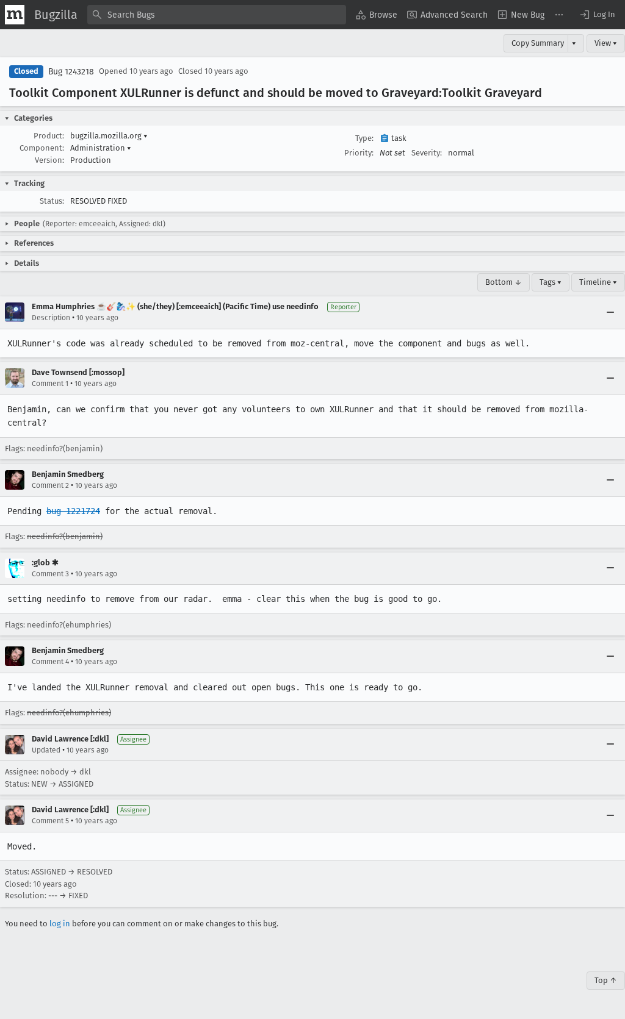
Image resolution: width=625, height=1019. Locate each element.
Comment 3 (50, 574)
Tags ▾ (551, 282)
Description (51, 317)
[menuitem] (376, 14)
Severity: (426, 152)
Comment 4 (50, 661)
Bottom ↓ (503, 282)
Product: (49, 135)
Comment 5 (50, 821)
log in (59, 923)
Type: (364, 138)
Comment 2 (50, 485)
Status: (52, 201)
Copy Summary (537, 43)
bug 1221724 (73, 511)
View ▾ (605, 43)
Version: (49, 160)
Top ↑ (605, 980)
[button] (597, 14)
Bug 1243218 (71, 71)
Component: (42, 147)
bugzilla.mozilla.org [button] (109, 135)
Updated (46, 750)
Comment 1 (50, 383)
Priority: (359, 152)
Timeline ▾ (598, 282)
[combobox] (216, 14)
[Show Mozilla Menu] (14, 14)
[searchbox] (216, 14)
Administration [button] (100, 147)
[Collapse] (610, 312)
